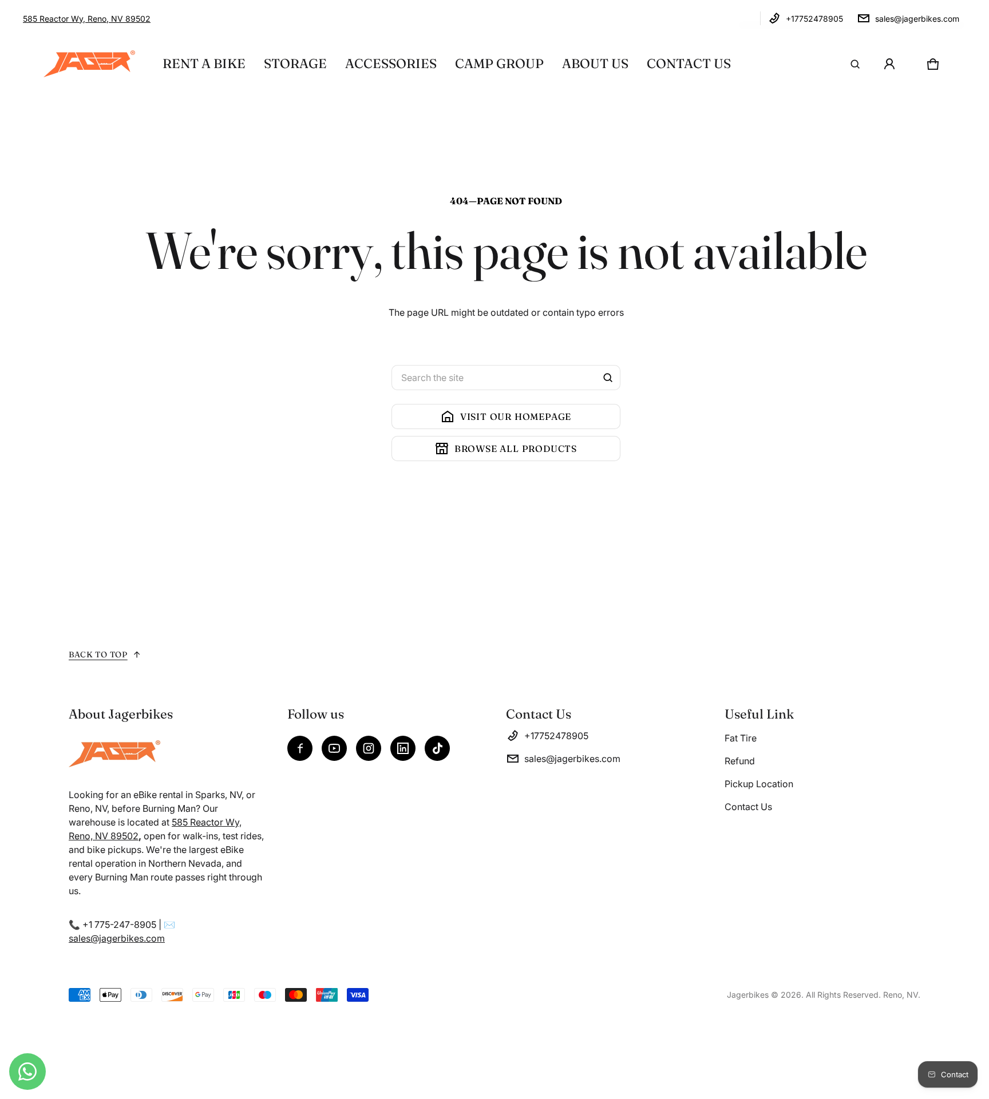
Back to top (98, 654)
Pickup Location (759, 783)
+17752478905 (814, 18)
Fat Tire (741, 738)
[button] (855, 64)
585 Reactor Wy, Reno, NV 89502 (87, 18)
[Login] (889, 64)
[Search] (607, 377)
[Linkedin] (403, 748)
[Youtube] (334, 748)
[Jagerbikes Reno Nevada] (89, 63)
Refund (740, 761)
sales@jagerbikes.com (917, 18)
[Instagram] (368, 748)
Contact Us (748, 806)
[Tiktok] (437, 748)
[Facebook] (299, 748)
